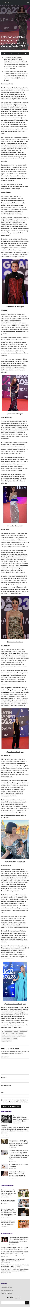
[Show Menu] (28, 2)
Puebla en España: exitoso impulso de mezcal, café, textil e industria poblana (15, 1265)
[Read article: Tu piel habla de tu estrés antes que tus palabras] (4, 1166)
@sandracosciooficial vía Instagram (15, 1004)
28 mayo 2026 (5, 1256)
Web (2, 1092)
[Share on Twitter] (11, 53)
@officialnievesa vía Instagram (15, 307)
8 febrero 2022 (5, 1197)
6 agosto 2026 (17, 1123)
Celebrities (22, 1200)
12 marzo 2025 (5, 1226)
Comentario (4, 1057)
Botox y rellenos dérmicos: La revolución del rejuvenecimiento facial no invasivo (12, 1260)
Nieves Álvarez (6, 192)
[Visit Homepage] (6, 2)
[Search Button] (27, 1302)
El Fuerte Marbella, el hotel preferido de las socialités (8, 1201)
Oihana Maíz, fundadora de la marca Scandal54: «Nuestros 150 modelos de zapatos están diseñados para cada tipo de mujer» (19, 1240)
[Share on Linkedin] (25, 53)
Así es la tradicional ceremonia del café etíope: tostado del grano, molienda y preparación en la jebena (20, 1118)
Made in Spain (10, 1033)
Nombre (3, 1077)
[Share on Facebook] (4, 53)
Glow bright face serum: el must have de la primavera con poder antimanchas (8, 1222)
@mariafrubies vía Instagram (15, 752)
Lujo (3, 1033)
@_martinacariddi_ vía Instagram (15, 862)
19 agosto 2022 (22, 1249)
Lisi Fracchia (20, 351)
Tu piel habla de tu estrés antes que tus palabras (18, 1165)
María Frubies (19, 1033)
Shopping (22, 1190)
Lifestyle (22, 1221)
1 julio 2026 (13, 1161)
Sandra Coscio (5, 869)
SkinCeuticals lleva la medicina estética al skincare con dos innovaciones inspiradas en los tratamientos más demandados (17, 1174)
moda (13, 1036)
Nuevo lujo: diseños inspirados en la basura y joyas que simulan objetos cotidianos (14, 1248)
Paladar (21, 1210)
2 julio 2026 (13, 1147)
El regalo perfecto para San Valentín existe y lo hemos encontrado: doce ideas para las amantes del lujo (8, 1192)
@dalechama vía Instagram (15, 414)
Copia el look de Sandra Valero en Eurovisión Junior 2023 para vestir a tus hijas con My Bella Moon (15, 1270)
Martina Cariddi (5, 759)
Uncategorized (7, 1116)
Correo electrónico (6, 1085)
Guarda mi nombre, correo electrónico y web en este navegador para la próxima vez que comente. (16, 1101)
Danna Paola (5, 529)
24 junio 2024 (13, 1244)
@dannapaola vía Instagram (15, 642)
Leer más (6, 1136)
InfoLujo (16, 1031)
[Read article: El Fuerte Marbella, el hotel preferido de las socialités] (23, 1203)
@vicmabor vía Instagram (15, 526)
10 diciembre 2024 (6, 1218)
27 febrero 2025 (6, 1262)
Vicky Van (4, 310)
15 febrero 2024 (19, 1266)
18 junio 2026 (13, 1179)
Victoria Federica (6, 417)
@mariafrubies (12, 654)
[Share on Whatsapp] (18, 53)
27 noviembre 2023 (6, 1272)
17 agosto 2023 (5, 1203)
